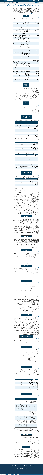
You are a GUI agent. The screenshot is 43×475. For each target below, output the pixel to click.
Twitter (33, 0)
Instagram (30, 0)
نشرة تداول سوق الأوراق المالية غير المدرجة (23, 465)
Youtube (31, 0)
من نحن (10, 465)
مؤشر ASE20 (26, 474)
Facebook (34, 0)
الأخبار (12, 465)
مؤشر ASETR (19, 474)
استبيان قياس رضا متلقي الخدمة (23, 468)
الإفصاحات (34, 465)
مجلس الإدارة (6, 465)
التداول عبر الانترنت (16, 465)
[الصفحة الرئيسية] (37, 2)
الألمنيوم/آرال (12, 474)
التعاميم (37, 465)
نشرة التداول (30, 465)
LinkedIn (29, 0)
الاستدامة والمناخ (17, 468)
